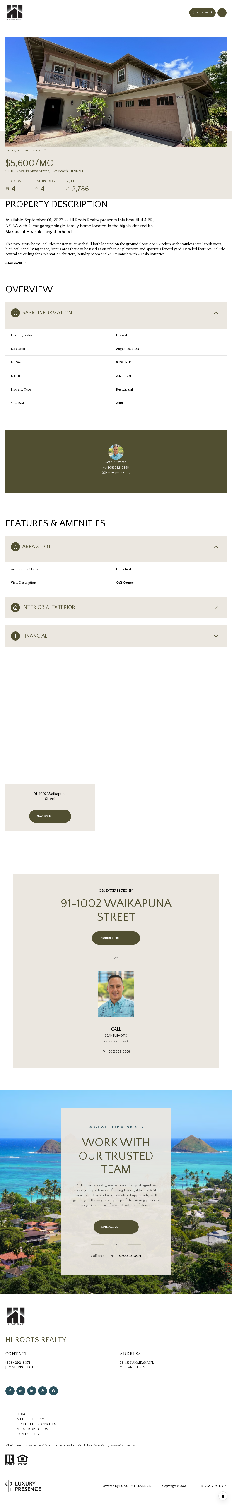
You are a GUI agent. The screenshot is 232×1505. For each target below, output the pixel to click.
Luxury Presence (135, 1486)
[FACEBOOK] (9, 1390)
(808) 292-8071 (202, 12)
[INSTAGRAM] (20, 1390)
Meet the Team (31, 1419)
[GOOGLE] (53, 1390)
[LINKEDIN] (31, 1390)
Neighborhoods (32, 1429)
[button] (116, 1227)
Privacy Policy (213, 1486)
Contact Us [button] (28, 1434)
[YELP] (42, 1390)
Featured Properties (36, 1424)
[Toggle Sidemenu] (222, 12)
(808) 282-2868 (117, 468)
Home (22, 1414)
